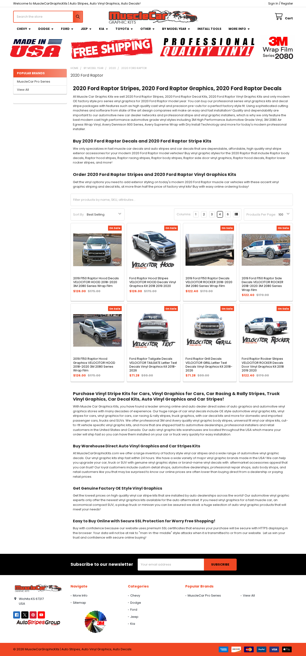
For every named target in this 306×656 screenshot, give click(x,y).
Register (287, 3)
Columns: (184, 214)
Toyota (122, 29)
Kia (101, 29)
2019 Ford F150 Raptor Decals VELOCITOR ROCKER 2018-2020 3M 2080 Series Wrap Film (209, 282)
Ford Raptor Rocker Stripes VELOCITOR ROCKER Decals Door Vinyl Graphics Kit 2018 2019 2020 (263, 364)
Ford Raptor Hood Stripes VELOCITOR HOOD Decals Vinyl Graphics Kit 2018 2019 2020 (152, 282)
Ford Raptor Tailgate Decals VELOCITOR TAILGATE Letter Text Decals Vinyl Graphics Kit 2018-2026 (153, 364)
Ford (65, 29)
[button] (95, 622)
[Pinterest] (33, 614)
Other (145, 29)
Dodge (44, 29)
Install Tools (209, 29)
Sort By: (78, 214)
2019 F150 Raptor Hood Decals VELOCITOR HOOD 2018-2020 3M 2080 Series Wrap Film (96, 282)
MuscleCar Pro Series (33, 81)
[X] (24, 614)
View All (23, 89)
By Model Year (174, 29)
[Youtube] (41, 614)
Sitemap (79, 602)
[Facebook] (16, 614)
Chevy (22, 29)
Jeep (84, 29)
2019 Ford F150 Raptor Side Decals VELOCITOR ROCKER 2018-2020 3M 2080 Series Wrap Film (262, 284)
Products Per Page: (261, 214)
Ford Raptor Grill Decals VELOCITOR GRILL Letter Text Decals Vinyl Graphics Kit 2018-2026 (209, 364)
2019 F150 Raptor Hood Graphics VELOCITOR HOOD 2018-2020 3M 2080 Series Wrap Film (94, 364)
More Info (237, 29)
